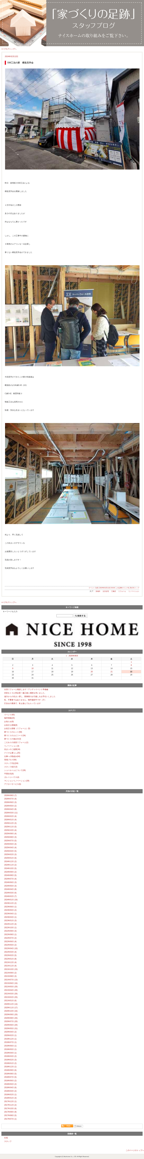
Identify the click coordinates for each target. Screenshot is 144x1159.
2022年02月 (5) (10, 955)
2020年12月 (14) (10, 1004)
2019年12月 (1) (10, 1039)
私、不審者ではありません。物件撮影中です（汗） (25, 700)
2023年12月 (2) (10, 903)
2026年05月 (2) (10, 806)
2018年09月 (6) (10, 1070)
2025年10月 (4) (10, 830)
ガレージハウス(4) (11, 777)
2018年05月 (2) (10, 1084)
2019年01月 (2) (10, 1063)
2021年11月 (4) (10, 966)
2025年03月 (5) (10, 851)
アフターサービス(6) (12, 784)
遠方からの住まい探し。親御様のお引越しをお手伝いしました (29, 696)
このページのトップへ (135, 1150)
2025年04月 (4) (10, 847)
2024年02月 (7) (10, 896)
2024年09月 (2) (10, 872)
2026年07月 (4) (10, 799)
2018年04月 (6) (10, 1087)
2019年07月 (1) (10, 1042)
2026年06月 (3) (10, 802)
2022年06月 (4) (10, 941)
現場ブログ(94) (10, 760)
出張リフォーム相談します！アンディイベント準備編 (26, 689)
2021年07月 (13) (10, 980)
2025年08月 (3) (10, 837)
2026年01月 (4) (10, 820)
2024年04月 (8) (10, 889)
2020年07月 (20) (10, 1021)
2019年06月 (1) (10, 1046)
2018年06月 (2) (10, 1081)
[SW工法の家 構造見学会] (72, 119)
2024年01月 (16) (10, 900)
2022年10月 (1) (10, 927)
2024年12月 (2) (10, 861)
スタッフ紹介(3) (10, 767)
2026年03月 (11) (10, 813)
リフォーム (122, 591)
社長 (97, 588)
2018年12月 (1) (10, 1067)
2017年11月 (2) (10, 1105)
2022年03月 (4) (10, 952)
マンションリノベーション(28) (16, 781)
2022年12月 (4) (10, 924)
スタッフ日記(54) (11, 763)
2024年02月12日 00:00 (107, 588)
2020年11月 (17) (10, 1008)
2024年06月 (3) (10, 882)
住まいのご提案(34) (12, 749)
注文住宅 (106, 591)
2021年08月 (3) (10, 976)
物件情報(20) (9, 718)
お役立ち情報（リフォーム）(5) (17, 728)
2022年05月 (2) (10, 945)
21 (111, 672)
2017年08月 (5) (10, 1115)
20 (92, 672)
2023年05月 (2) (10, 910)
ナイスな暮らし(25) (12, 753)
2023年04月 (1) (10, 914)
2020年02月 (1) (10, 1035)
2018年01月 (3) (10, 1098)
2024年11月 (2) (10, 865)
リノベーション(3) (11, 746)
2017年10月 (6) (10, 1108)
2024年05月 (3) (10, 886)
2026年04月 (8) (10, 809)
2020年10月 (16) (10, 1011)
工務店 (113, 591)
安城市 (98, 591)
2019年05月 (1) (10, 1049)
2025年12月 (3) (10, 823)
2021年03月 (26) (10, 994)
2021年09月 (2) (10, 973)
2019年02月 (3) (10, 1060)
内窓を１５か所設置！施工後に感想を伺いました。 (25, 693)
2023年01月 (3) (10, 920)
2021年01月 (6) (10, 1000)
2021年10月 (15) (10, 969)
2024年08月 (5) (10, 875)
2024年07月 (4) (10, 879)
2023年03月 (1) (10, 917)
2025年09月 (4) (10, 834)
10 (32, 668)
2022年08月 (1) (10, 934)
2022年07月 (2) (10, 938)
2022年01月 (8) (10, 959)
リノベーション (133, 591)
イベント (92, 588)
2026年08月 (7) (10, 795)
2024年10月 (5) (10, 868)
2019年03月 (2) (10, 1056)
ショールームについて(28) (15, 770)
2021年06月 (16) (10, 983)
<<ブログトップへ (8, 49)
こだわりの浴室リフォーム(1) (16, 742)
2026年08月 (73, 656)
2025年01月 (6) (10, 858)
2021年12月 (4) (10, 962)
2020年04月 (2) (10, 1032)
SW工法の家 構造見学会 (20, 62)
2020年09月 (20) (10, 1014)
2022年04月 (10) (10, 948)
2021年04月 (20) (10, 990)
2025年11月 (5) (10, 827)
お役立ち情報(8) (10, 725)
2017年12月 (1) (10, 1101)
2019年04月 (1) (10, 1053)
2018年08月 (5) (10, 1074)
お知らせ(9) (9, 721)
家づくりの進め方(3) (12, 739)
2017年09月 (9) (10, 1112)
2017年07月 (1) (10, 1119)
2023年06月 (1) (10, 907)
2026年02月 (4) (10, 816)
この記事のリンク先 (123, 588)
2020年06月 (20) (10, 1025)
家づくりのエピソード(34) (15, 735)
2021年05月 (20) (10, 987)
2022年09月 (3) (10, 931)
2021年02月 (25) (10, 997)
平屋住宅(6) (9, 774)
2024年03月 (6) (10, 893)
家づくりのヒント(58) (13, 732)
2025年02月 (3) (10, 854)
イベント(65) (9, 715)
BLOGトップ (134, 588)
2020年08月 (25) (10, 1018)
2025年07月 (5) (10, 841)
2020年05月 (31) (10, 1028)
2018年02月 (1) (10, 1094)
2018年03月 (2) (10, 1091)
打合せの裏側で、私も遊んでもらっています (22, 703)
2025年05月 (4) (10, 844)
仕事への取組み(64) (12, 756)
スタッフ (8, 1141)
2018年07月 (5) (10, 1077)
